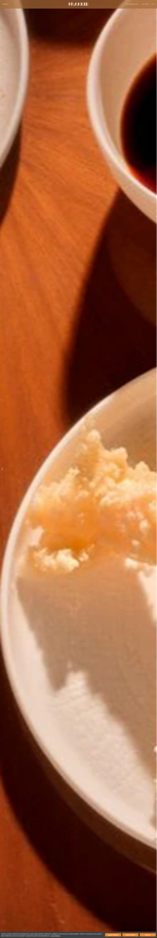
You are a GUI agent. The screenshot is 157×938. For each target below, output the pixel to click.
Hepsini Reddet (130, 935)
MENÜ (5, 4)
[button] (2, 469)
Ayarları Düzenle (113, 935)
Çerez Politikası (55, 936)
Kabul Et (147, 935)
